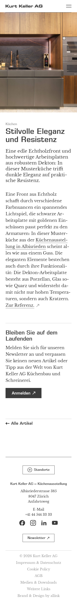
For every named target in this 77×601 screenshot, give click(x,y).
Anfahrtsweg (38, 501)
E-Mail (38, 509)
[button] (39, 469)
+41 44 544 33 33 (38, 514)
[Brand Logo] (24, 6)
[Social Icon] (22, 523)
